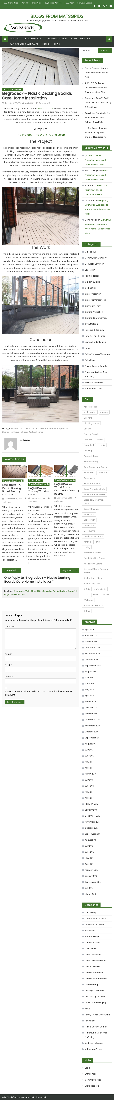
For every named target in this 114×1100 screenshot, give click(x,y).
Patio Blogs (90, 360)
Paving (87, 547)
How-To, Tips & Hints (95, 336)
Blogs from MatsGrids (57, 16)
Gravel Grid (89, 514)
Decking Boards (61, 428)
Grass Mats (103, 472)
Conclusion (57, 135)
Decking (49, 428)
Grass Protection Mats (94, 489)
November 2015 (92, 821)
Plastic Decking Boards (13, 89)
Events (102, 445)
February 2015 (91, 870)
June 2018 (89, 683)
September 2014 (93, 882)
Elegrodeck (7, 432)
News (57, 44)
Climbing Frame (91, 423)
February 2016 (91, 803)
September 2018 (93, 665)
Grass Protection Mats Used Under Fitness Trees (95, 160)
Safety (87, 589)
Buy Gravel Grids (11, 3)
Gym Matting (91, 324)
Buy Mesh (70, 3)
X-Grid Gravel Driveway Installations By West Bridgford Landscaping (96, 132)
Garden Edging (91, 456)
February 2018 (91, 707)
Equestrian (90, 269)
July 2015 (89, 846)
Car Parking (90, 251)
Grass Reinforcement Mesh (94, 502)
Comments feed (93, 1079)
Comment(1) (44, 103)
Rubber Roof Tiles (93, 388)
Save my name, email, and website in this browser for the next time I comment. (38, 693)
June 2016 (89, 785)
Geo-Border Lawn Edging (95, 467)
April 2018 (89, 695)
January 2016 (91, 809)
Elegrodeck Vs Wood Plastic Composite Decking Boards (66, 488)
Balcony (104, 412)
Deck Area (39, 428)
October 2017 (91, 731)
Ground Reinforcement (96, 318)
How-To (14, 38)
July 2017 (89, 749)
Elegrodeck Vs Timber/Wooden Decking (38, 491)
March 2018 (90, 701)
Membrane (89, 525)
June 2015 (89, 852)
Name (8, 654)
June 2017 (89, 755)
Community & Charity (95, 257)
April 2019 (89, 629)
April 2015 (89, 864)
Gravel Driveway (32, 38)
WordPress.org (92, 1085)
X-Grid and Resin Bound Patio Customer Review (96, 190)
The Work (40, 135)
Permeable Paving (92, 552)
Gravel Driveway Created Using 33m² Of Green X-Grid (97, 73)
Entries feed (90, 1073)
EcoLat (100, 439)
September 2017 (93, 737)
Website (9, 676)
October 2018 (91, 659)
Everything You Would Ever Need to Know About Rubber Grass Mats (98, 117)
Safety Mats (100, 589)
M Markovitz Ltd (45, 108)
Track (95, 594)
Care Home (29, 428)
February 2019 (91, 635)
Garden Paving (91, 461)
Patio (97, 541)
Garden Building (92, 281)
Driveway (88, 439)
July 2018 (89, 677)
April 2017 (89, 767)
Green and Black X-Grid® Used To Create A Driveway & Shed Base (98, 102)
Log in (88, 1067)
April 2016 (89, 797)
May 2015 (89, 858)
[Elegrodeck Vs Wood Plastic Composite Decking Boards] (66, 471)
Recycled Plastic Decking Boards (28, 432)
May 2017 (89, 761)
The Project (24, 135)
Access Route (90, 406)
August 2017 (90, 743)
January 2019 (91, 641)
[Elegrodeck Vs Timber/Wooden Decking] (40, 471)
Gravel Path (89, 519)
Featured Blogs (35, 480)
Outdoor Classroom (93, 536)
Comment (11, 626)
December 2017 (92, 719)
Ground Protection (56, 38)
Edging (46, 44)
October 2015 (91, 828)
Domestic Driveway (94, 263)
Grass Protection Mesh (95, 494)
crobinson (29, 103)
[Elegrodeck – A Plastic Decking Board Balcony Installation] (14, 471)
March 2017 (90, 773)
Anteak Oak (17, 428)
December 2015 (92, 815)
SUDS (86, 594)
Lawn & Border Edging (95, 342)
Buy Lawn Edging (84, 3)
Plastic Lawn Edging (93, 563)
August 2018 (90, 671)
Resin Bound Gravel (94, 382)
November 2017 (92, 725)
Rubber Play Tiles (92, 583)
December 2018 (92, 647)
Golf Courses (91, 287)
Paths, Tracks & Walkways (24, 44)
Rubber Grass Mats (93, 578)
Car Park (88, 417)
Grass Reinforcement (95, 300)
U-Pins (106, 594)
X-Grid (87, 611)
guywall (88, 155)
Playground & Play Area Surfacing (96, 374)
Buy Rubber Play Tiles (53, 3)
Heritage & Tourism (94, 330)
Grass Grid (89, 472)
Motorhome (89, 531)
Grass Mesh (89, 478)
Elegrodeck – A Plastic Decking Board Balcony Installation (11, 489)
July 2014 (89, 888)
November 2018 (92, 653)
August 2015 (90, 840)
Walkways (88, 600)
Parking (87, 541)
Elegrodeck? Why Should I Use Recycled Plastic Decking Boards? (70, 570)
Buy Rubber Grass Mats (31, 3)
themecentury (42, 1097)
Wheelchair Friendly (93, 605)
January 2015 (91, 876)
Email (8, 665)
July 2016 (89, 779)
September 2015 (93, 834)
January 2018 (91, 713)
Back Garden (90, 412)
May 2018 (89, 689)
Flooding (88, 450)
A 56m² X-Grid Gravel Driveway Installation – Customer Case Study (96, 87)
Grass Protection (80, 38)
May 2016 (89, 791)
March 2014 (90, 894)
